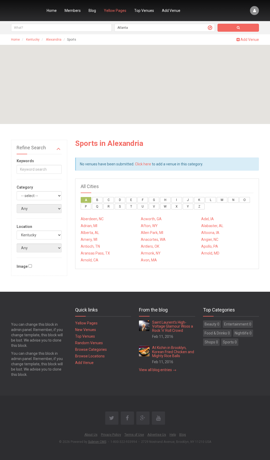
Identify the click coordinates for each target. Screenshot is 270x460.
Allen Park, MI (152, 233)
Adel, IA (207, 219)
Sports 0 (230, 342)
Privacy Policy (111, 435)
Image (22, 266)
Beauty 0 (212, 324)
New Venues (85, 330)
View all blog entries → (157, 370)
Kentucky (33, 39)
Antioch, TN (90, 246)
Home (52, 10)
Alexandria (53, 39)
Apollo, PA (209, 246)
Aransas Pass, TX (95, 253)
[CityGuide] (25, 10)
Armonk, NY (151, 253)
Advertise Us (156, 435)
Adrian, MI (89, 226)
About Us (91, 435)
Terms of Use (134, 435)
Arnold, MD (210, 253)
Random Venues (89, 343)
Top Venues (144, 10)
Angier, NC (209, 239)
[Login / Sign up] (254, 10)
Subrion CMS (97, 442)
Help (173, 435)
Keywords (25, 161)
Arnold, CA (89, 260)
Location (24, 226)
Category (25, 187)
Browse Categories (91, 349)
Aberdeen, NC (92, 219)
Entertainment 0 (237, 324)
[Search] (238, 28)
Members (73, 10)
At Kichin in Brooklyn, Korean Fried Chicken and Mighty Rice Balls (173, 352)
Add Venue (171, 10)
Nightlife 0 (243, 333)
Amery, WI (89, 239)
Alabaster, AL (212, 226)
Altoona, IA (210, 233)
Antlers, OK (150, 246)
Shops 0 (211, 342)
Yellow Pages (115, 10)
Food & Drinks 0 (217, 333)
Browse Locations (90, 356)
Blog (92, 10)
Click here (143, 164)
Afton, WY (149, 226)
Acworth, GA (151, 219)
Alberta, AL (90, 233)
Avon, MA (149, 260)
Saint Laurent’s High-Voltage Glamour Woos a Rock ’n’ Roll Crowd (172, 326)
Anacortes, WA (153, 239)
